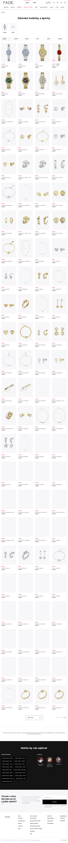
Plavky (51, 7)
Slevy (57, 7)
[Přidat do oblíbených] (14, 45)
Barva (48, 38)
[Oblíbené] (57, 2)
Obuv (36, 7)
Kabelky (13, 7)
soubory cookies (35, 840)
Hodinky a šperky (28, 7)
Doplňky (19, 7)
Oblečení (6, 7)
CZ (48, 2)
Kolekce (60, 38)
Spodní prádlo (44, 7)
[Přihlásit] (61, 2)
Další (64, 717)
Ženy (27, 2)
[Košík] (65, 2)
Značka (27, 38)
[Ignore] (55, 807)
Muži (34, 2)
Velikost (16, 38)
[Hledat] (54, 2)
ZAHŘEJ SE (58, 764)
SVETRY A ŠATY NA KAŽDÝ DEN (49, 765)
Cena (37, 38)
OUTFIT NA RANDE (40, 765)
